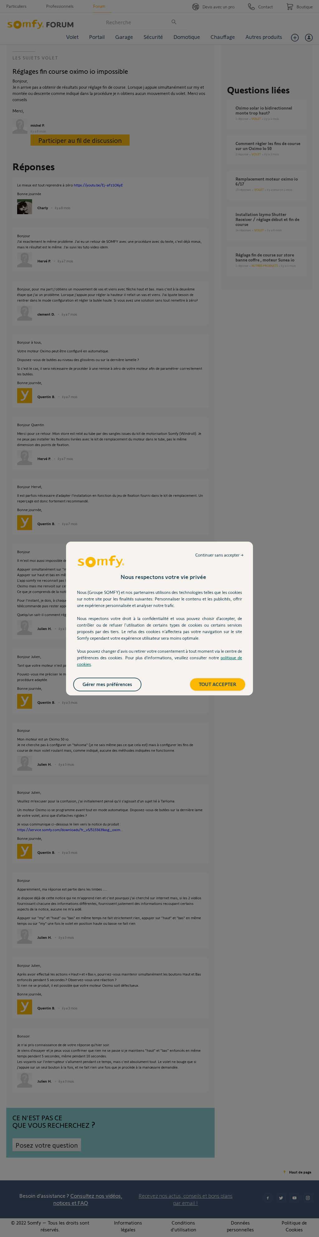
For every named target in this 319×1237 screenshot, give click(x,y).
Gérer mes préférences (107, 684)
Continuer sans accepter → (219, 554)
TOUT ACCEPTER (217, 684)
